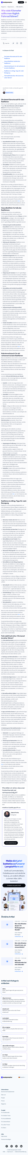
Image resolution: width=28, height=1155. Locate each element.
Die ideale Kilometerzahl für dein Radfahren (13, 57)
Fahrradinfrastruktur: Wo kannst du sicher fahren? (14, 77)
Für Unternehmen (5, 1121)
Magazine (3, 1104)
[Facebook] (7, 1146)
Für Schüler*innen (5, 1115)
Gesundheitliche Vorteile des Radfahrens (12, 62)
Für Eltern (3, 1128)
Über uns (3, 1095)
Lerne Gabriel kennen (11, 843)
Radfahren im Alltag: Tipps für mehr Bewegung (14, 72)
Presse (3, 1101)
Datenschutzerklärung (20, 1152)
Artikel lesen (18, 936)
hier (19, 201)
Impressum (10, 1152)
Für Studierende (5, 1112)
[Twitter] (16, 1146)
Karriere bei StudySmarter (7, 1092)
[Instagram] (11, 1146)
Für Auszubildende (6, 1118)
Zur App (21, 2)
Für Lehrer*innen (5, 1125)
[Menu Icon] (26, 2)
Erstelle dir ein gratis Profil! (14, 885)
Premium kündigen (6, 1139)
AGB (4, 1152)
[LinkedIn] (21, 1146)
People (3, 1098)
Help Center (4, 1136)
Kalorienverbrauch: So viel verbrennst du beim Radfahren (14, 67)
